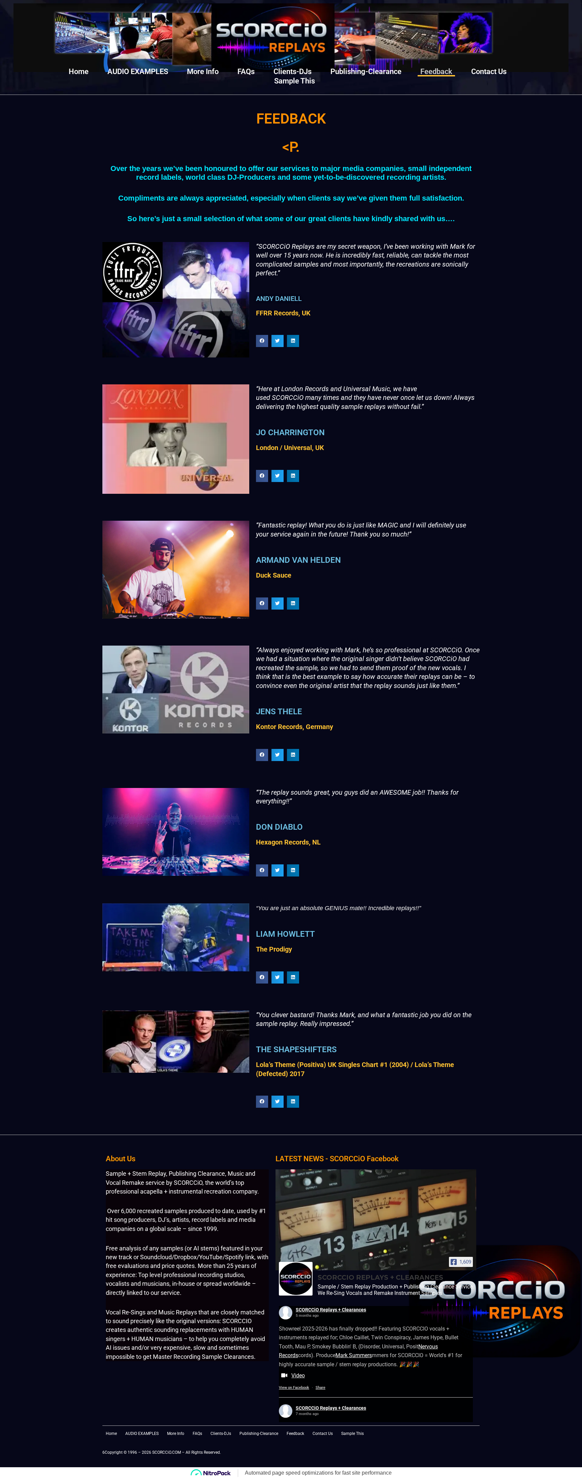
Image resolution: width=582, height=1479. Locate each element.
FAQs (246, 71)
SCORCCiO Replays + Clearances (331, 1309)
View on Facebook (294, 1387)
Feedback (436, 71)
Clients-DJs (292, 71)
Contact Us (489, 71)
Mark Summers (353, 1355)
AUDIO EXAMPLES (137, 71)
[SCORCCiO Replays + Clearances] (296, 1279)
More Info (203, 71)
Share (320, 1387)
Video (298, 1375)
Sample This (294, 81)
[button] (262, 341)
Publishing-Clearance (365, 71)
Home (79, 71)
